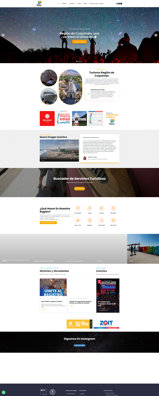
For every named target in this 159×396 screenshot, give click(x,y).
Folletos (85, 3)
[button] (3, 392)
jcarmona (44, 298)
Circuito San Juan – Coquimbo (96, 3)
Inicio (59, 3)
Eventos (79, 3)
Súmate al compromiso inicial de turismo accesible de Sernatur (80, 302)
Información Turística (109, 393)
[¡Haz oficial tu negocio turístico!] (53, 287)
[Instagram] (119, 3)
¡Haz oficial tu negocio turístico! (51, 301)
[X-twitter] (121, 3)
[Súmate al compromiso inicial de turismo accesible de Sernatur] (81, 287)
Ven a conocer (79, 41)
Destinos (64, 3)
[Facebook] (117, 3)
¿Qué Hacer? (72, 3)
